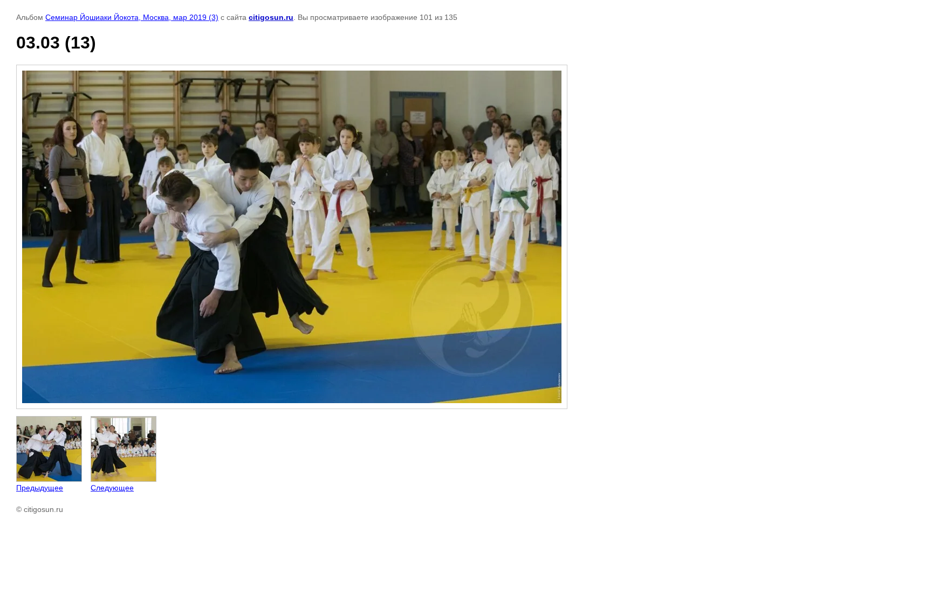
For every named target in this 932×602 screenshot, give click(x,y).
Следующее (112, 487)
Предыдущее (39, 487)
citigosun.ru (271, 17)
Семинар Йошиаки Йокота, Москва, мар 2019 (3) (131, 17)
